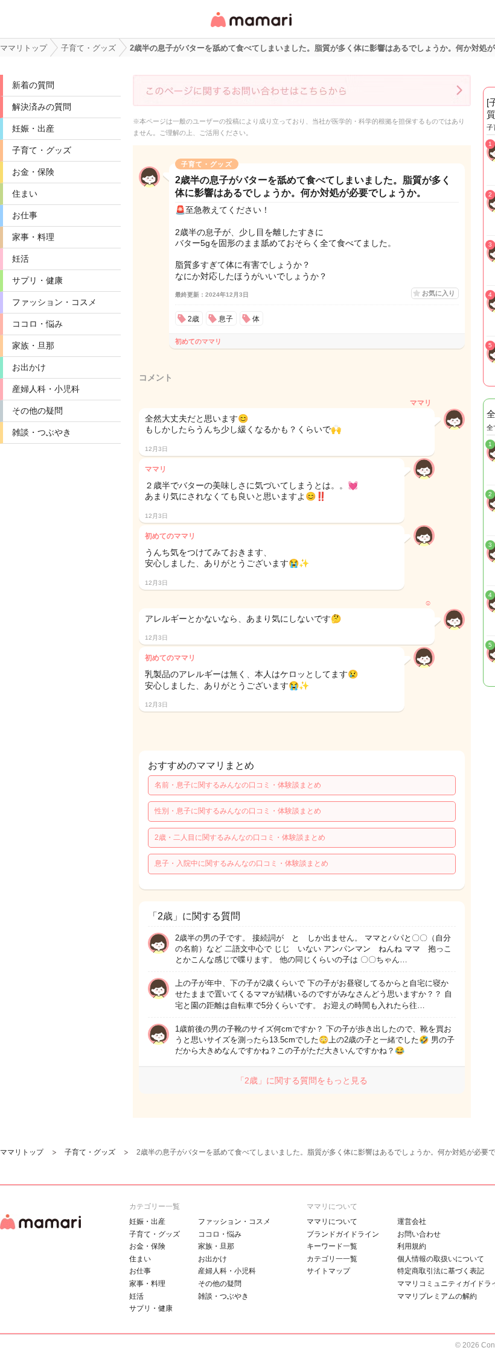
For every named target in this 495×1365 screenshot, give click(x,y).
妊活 (20, 258)
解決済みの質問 (41, 107)
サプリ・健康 (37, 280)
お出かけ (29, 367)
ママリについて (332, 1221)
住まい (24, 193)
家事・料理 (33, 237)
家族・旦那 (33, 345)
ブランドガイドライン (343, 1234)
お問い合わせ (419, 1234)
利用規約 (411, 1246)
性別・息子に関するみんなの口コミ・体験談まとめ (238, 811)
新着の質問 (33, 85)
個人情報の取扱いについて (440, 1259)
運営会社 (411, 1221)
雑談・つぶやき (41, 432)
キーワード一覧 (332, 1246)
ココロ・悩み (37, 324)
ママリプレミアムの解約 (437, 1296)
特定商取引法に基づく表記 (440, 1271)
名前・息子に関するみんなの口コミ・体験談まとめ (238, 785)
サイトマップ (328, 1271)
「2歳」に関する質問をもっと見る (302, 1080)
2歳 (193, 319)
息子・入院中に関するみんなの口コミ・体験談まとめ (241, 863)
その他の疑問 (37, 410)
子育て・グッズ (41, 150)
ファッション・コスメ (54, 302)
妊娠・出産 (33, 128)
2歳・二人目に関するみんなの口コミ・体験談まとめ (240, 837)
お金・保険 (33, 172)
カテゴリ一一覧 (332, 1259)
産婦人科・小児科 (46, 389)
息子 (226, 319)
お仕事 (24, 215)
